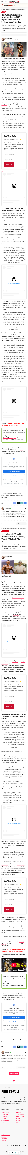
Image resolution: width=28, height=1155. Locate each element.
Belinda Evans (9, 38)
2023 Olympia (18, 493)
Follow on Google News (14, 471)
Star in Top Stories (14, 475)
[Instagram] (26, 509)
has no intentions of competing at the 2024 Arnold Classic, (12, 368)
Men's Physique (12, 1041)
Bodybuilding (5, 530)
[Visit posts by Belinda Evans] (2, 508)
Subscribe (9, 164)
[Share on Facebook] (9, 1152)
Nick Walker (4, 61)
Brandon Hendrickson (18, 598)
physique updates (7, 616)
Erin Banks (16, 614)
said (16, 747)
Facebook (12, 479)
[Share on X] (12, 1152)
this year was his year (14, 86)
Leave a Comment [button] (22, 523)
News (3, 11)
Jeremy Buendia (18, 590)
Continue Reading (14, 1073)
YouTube (15, 481)
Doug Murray (8, 1109)
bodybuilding (12, 495)
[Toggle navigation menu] (25, 5)
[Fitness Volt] (14, 2)
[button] (2, 2)
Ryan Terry (15, 662)
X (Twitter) (22, 479)
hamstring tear (20, 865)
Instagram (17, 479)
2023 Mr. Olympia (11, 493)
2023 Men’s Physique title (8, 667)
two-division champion (7, 221)
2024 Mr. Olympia (5, 495)
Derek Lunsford (16, 229)
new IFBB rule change (7, 374)
